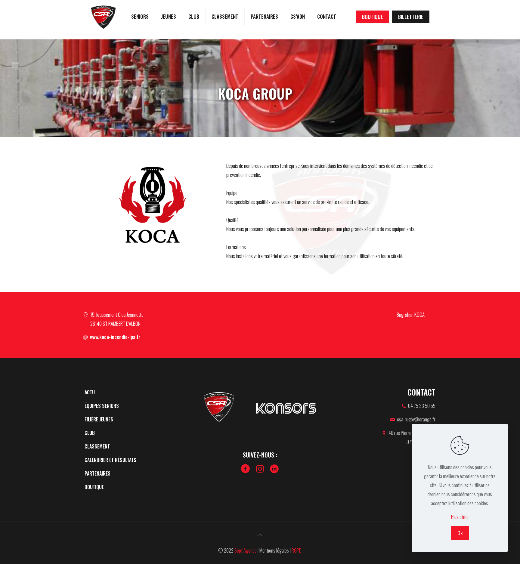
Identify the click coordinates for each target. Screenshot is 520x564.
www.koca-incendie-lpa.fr (114, 337)
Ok (460, 533)
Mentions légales (274, 550)
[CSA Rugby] (103, 16)
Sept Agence (245, 550)
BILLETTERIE (410, 16)
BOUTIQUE (372, 16)
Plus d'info (460, 516)
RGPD (297, 550)
